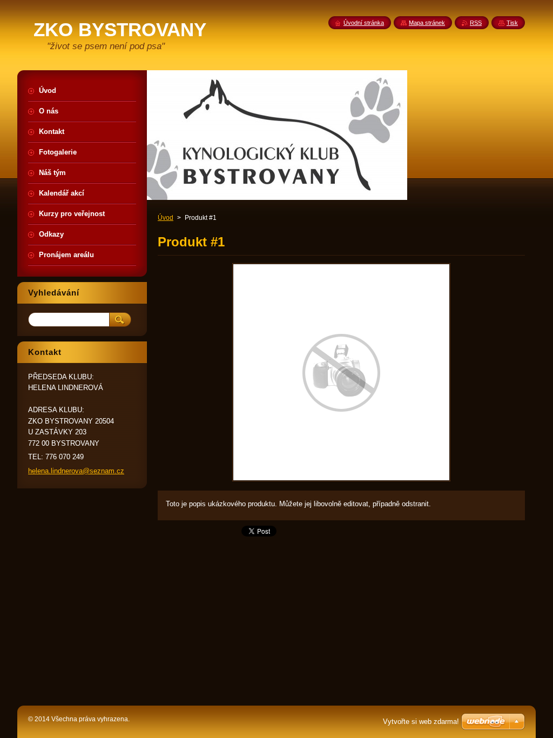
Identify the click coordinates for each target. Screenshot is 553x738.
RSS (476, 22)
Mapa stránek (427, 22)
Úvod (165, 217)
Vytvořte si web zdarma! (421, 721)
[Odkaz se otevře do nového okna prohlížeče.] (341, 481)
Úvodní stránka (363, 22)
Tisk (512, 22)
